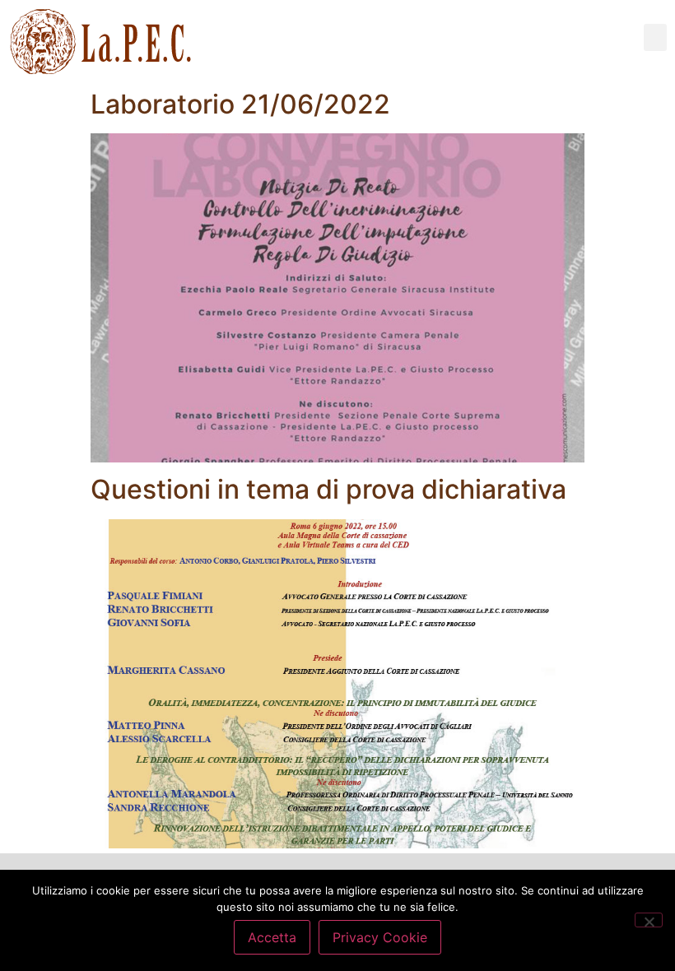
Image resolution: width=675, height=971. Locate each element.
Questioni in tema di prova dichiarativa (328, 489)
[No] (649, 920)
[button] (655, 37)
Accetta (272, 937)
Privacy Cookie (380, 937)
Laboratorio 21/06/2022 (240, 104)
